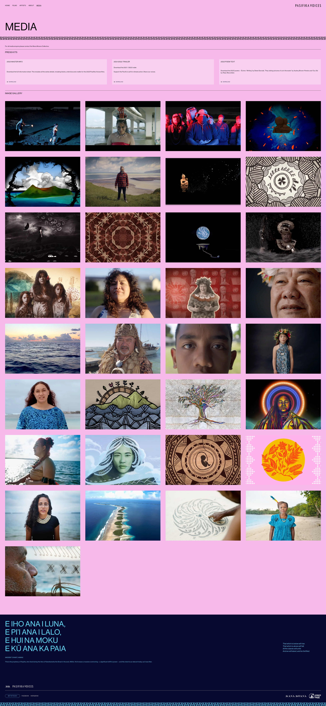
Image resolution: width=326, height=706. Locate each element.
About (31, 5)
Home (7, 5)
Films (14, 5)
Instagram (34, 696)
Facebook (25, 696)
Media (39, 5)
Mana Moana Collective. (41, 46)
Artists (23, 5)
